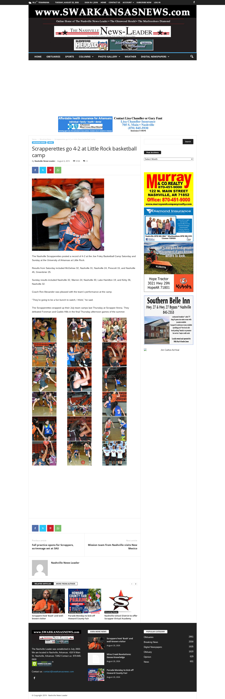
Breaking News (45, 139)
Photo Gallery (107, 56)
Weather (130, 56)
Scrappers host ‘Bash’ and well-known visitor (48, 617)
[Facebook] (194, 2)
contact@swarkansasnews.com (58, 671)
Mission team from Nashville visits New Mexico (112, 546)
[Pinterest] (50, 170)
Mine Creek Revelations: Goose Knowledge (119, 656)
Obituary (148, 652)
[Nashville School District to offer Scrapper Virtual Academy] (120, 601)
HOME (103, 2)
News (50, 142)
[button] (191, 56)
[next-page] (135, 584)
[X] (43, 170)
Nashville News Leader (45, 161)
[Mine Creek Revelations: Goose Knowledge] (96, 659)
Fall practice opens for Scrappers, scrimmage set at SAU (52, 546)
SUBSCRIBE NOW (144, 2)
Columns (85, 56)
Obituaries (53, 56)
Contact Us (114, 2)
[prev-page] (131, 584)
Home (38, 56)
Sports (69, 56)
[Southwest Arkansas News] (112, 28)
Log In (157, 2)
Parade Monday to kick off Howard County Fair (81, 617)
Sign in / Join (91, 2)
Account (127, 2)
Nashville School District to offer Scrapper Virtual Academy (120, 617)
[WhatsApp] (58, 170)
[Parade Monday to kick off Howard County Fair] (84, 601)
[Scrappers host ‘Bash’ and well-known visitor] (48, 601)
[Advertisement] (112, 85)
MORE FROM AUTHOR (65, 583)
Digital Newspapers (153, 56)
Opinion (147, 657)
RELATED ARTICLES (43, 583)
